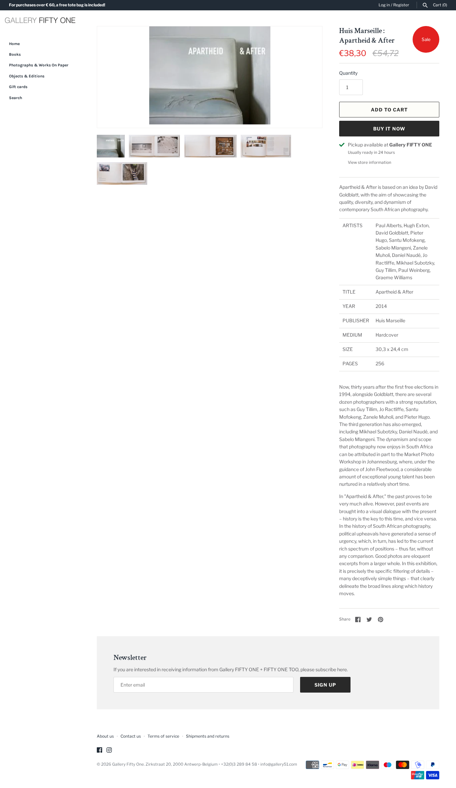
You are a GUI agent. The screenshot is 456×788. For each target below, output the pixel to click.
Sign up (325, 685)
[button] (308, 77)
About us (105, 736)
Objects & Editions (26, 76)
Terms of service (163, 736)
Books (15, 54)
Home (14, 43)
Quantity (348, 73)
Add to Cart (389, 109)
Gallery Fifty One (128, 764)
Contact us (131, 736)
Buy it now (389, 128)
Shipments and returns (207, 736)
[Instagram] (109, 750)
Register (401, 5)
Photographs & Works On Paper (38, 65)
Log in (384, 5)
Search (15, 97)
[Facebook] (99, 750)
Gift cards (18, 86)
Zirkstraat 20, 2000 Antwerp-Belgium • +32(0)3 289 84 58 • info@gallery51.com (221, 764)
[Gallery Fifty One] (40, 21)
